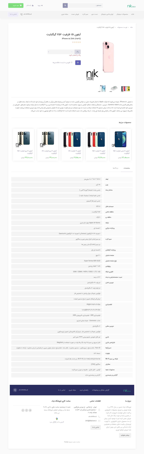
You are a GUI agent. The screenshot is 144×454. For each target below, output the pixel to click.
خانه (132, 14)
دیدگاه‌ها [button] (115, 168)
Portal (66, 442)
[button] (15, 5)
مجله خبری (64, 14)
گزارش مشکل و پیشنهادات (100, 390)
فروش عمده (75, 14)
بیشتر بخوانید (125, 435)
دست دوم (95, 14)
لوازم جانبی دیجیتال (107, 14)
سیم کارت (85, 14)
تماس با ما (13, 14)
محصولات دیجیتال (122, 14)
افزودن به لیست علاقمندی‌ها (62, 62)
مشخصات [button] (127, 168)
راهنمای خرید (84, 390)
